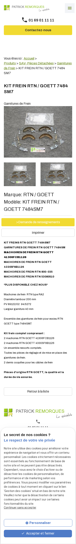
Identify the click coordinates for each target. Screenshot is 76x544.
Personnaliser (40, 523)
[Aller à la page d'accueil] (26, 8)
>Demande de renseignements (38, 222)
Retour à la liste (38, 391)
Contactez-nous (38, 30)
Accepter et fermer (39, 533)
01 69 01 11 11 (41, 20)
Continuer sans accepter (20, 507)
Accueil (29, 58)
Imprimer (38, 232)
